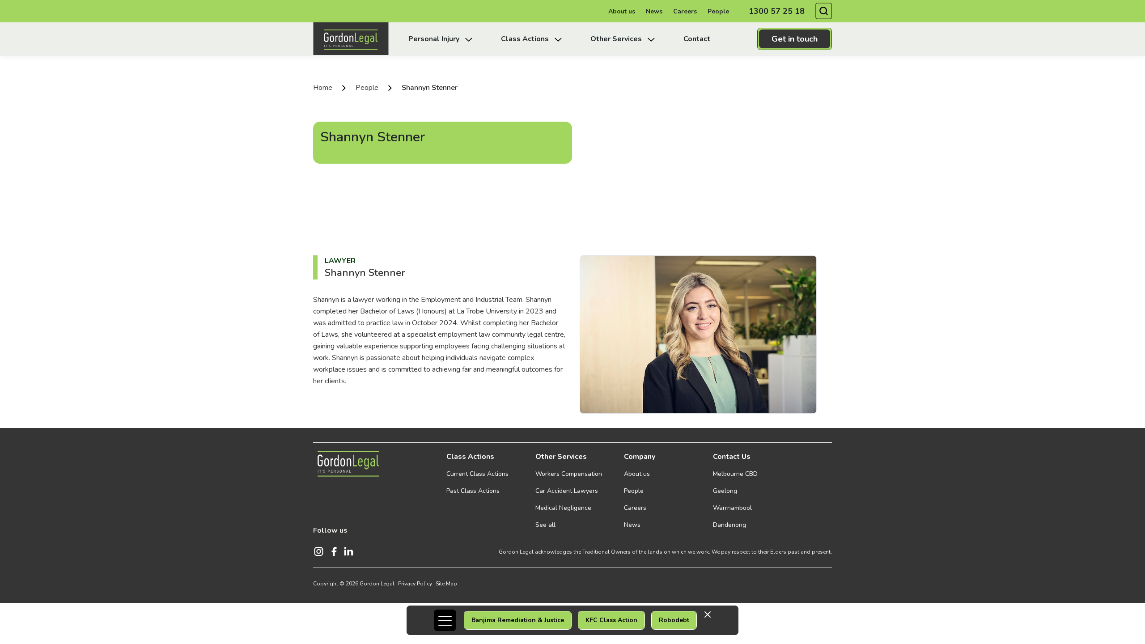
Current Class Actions (477, 474)
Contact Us (732, 457)
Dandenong (729, 525)
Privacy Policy (415, 583)
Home (322, 88)
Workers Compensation (568, 474)
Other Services (561, 457)
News (654, 11)
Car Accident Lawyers (566, 491)
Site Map (446, 583)
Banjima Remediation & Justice (517, 620)
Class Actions (470, 457)
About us (621, 11)
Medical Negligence (563, 508)
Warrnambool (732, 508)
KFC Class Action (611, 620)
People (718, 11)
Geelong (725, 491)
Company (639, 457)
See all (545, 525)
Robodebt (674, 620)
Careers (685, 11)
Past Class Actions (473, 491)
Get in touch (795, 39)
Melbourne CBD (735, 474)
